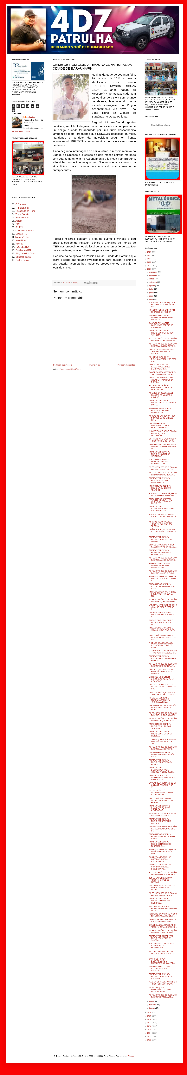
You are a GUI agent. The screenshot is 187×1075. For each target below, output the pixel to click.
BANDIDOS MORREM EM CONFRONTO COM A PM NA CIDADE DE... (161, 679)
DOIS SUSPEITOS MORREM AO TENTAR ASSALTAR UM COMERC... (162, 351)
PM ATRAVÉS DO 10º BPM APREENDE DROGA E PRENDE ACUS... (159, 565)
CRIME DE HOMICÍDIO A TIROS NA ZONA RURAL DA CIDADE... (162, 546)
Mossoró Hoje (22, 237)
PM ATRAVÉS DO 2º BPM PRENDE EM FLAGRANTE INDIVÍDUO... (161, 901)
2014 (149, 1033)
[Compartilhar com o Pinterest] (96, 282)
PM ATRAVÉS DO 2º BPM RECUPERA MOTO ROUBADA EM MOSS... (162, 658)
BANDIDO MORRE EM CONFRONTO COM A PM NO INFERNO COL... (161, 777)
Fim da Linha (22, 208)
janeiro (152, 1008)
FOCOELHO (22, 247)
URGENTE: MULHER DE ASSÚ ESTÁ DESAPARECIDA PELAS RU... (162, 687)
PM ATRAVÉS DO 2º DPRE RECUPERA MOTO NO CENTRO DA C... (159, 808)
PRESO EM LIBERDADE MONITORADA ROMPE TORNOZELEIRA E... (159, 700)
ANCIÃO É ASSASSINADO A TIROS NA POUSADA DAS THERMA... (160, 524)
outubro (152, 279)
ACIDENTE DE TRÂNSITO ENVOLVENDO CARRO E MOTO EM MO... (160, 387)
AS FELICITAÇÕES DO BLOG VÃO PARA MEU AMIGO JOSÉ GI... (163, 468)
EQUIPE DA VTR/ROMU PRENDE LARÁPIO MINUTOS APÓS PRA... (162, 852)
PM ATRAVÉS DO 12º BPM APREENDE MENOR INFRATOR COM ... (159, 480)
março (152, 1001)
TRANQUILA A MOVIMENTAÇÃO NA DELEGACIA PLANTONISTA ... (162, 516)
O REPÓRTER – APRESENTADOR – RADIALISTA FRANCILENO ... (163, 652)
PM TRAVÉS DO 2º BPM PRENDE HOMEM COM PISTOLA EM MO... (162, 594)
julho (151, 289)
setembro (153, 282)
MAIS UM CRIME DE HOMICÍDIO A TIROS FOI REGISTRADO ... (163, 983)
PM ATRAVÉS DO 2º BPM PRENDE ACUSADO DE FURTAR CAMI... (160, 552)
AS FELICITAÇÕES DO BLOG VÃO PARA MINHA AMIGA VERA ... (163, 996)
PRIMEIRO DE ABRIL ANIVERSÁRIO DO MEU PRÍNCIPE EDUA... (160, 989)
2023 (149, 262)
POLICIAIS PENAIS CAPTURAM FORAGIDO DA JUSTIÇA (162, 311)
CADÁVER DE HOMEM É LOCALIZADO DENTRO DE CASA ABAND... (161, 325)
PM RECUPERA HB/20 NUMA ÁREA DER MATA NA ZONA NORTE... (161, 380)
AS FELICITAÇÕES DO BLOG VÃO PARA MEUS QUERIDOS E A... (163, 720)
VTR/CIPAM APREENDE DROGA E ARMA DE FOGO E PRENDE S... (163, 607)
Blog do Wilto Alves (25, 253)
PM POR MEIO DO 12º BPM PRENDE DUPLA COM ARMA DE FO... (162, 836)
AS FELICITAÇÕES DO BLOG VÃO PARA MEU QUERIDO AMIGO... (163, 339)
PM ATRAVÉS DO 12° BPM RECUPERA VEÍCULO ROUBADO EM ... (159, 969)
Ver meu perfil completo (21, 132)
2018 (149, 1019)
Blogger (131, 1056)
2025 (149, 255)
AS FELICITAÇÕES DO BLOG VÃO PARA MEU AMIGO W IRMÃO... (163, 932)
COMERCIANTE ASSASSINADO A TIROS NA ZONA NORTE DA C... (163, 926)
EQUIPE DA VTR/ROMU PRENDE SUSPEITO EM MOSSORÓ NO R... (162, 579)
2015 (149, 1030)
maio (151, 296)
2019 (149, 1016)
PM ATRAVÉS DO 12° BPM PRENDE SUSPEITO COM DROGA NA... (160, 976)
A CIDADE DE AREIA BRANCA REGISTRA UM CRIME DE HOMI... (161, 645)
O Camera (20, 204)
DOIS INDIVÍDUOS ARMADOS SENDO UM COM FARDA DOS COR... (162, 637)
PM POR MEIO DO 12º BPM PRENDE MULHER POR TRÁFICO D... (160, 726)
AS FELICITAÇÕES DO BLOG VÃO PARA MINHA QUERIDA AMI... (163, 474)
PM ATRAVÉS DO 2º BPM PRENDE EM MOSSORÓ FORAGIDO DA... (160, 844)
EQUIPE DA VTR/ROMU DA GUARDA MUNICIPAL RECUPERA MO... (160, 867)
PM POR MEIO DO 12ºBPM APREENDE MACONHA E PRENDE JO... (160, 501)
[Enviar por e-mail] (85, 282)
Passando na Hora (25, 211)
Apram (18, 221)
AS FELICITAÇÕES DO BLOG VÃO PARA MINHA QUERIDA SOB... (163, 894)
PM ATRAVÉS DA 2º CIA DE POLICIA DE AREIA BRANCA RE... (161, 615)
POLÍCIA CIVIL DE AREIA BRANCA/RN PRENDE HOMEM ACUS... (163, 908)
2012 (149, 1040)
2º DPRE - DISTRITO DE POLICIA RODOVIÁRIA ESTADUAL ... (162, 814)
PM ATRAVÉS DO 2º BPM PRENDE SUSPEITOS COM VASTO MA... (161, 333)
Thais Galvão (22, 214)
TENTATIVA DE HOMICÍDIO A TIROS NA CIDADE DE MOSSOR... (160, 880)
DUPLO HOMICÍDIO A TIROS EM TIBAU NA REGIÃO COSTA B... (162, 693)
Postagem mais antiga (126, 365)
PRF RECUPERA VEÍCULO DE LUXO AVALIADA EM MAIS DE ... (162, 953)
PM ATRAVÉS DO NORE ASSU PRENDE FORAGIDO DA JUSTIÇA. (161, 938)
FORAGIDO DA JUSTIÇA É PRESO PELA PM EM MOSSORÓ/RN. (163, 495)
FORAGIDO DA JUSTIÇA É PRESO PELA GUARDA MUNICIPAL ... (163, 915)
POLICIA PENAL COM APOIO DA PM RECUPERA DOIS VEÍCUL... (162, 888)
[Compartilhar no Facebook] (93, 282)
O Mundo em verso (25, 230)
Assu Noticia (21, 240)
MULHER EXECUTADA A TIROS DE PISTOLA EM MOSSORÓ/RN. (162, 946)
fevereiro (153, 1005)
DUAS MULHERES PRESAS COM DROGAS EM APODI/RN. (162, 920)
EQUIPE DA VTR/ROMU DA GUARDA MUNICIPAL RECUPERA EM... (160, 859)
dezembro (153, 272)
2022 (149, 266)
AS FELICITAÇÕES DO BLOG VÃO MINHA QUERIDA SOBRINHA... (163, 873)
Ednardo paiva (23, 257)
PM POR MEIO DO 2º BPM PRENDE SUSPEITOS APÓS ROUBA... (161, 755)
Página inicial (94, 365)
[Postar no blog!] (88, 282)
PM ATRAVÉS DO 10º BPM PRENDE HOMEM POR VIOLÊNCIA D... (159, 454)
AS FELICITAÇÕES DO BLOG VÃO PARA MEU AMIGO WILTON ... (163, 748)
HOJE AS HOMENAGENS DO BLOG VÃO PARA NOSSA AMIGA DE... (161, 671)
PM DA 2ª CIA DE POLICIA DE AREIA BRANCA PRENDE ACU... (161, 622)
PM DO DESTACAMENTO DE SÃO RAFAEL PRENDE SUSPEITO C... (163, 829)
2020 (149, 1012)
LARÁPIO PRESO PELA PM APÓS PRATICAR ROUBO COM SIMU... (162, 707)
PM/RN (19, 243)
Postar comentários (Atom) (69, 369)
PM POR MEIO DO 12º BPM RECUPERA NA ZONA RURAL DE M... (162, 586)
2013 (149, 1036)
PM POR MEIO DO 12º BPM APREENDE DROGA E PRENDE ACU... (160, 410)
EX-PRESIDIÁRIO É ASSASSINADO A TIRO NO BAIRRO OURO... (161, 793)
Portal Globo (21, 217)
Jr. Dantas (67, 282)
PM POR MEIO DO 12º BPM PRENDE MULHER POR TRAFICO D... (160, 488)
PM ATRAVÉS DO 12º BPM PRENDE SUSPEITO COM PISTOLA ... (160, 734)
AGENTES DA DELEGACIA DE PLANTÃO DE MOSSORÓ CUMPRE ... (161, 395)
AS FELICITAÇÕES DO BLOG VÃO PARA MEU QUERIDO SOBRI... (163, 345)
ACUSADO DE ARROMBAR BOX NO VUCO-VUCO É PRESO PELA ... (162, 418)
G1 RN (19, 227)
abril (151, 299)
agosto (152, 286)
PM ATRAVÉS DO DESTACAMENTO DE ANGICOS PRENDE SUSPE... (162, 770)
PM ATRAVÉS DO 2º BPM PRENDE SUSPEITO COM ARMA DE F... (160, 762)
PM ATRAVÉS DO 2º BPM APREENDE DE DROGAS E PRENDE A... (161, 318)
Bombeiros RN (23, 250)
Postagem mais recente (62, 365)
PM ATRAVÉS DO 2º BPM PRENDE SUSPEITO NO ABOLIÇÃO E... (160, 821)
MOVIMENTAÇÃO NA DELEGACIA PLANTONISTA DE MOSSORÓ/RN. (162, 433)
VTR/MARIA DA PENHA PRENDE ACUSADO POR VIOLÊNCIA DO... (162, 304)
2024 (149, 259)
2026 (149, 252)
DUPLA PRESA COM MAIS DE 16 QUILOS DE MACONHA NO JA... (162, 785)
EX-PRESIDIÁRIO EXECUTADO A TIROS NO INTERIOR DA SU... (162, 440)
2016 (149, 1026)
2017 (149, 1023)
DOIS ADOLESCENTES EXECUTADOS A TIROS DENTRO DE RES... (159, 367)
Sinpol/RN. (21, 234)
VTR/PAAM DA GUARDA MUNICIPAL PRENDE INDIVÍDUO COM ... (159, 462)
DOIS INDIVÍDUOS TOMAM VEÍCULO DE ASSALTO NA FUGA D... (161, 800)
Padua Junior (22, 260)
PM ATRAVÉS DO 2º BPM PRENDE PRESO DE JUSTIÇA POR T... (162, 403)
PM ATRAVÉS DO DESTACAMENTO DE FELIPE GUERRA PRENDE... (162, 509)
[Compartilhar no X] (90, 282)
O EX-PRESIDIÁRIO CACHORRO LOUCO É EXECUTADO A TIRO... (162, 741)
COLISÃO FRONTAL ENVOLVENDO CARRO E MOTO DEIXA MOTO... (160, 426)
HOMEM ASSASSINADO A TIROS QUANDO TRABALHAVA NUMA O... (162, 446)
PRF (17, 224)
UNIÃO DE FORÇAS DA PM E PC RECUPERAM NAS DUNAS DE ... (162, 532)
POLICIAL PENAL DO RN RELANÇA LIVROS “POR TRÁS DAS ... (162, 359)
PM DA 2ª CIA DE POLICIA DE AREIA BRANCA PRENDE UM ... (162, 630)
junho (151, 293)
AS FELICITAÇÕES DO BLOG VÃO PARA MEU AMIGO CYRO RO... (163, 559)
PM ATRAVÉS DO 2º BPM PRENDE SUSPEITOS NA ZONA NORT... (160, 539)
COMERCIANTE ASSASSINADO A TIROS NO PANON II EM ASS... (162, 373)
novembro (153, 275)
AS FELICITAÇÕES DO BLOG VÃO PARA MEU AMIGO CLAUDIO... (163, 572)
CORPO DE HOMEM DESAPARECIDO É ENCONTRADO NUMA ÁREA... (162, 961)
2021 (149, 269)
